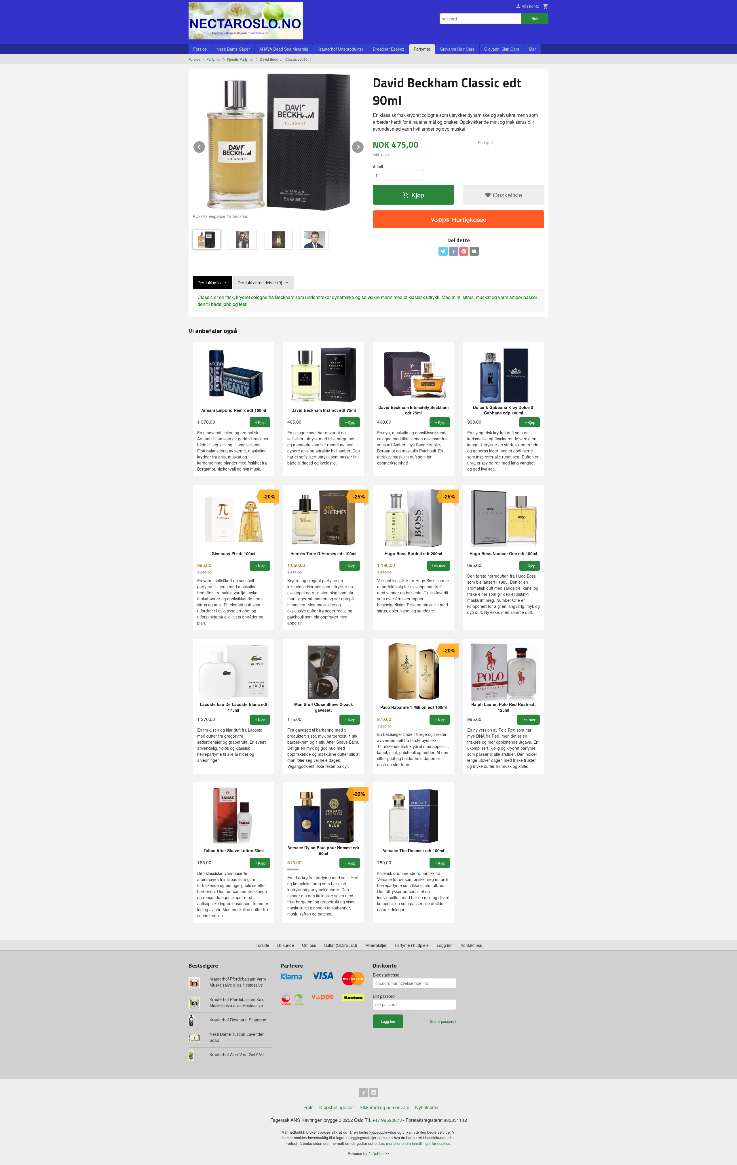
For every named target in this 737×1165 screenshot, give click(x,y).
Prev (205, 146)
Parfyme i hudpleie (412, 945)
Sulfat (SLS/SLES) (340, 945)
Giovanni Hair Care (457, 49)
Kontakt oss (471, 945)
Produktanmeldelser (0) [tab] (260, 282)
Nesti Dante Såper (233, 49)
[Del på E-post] (474, 251)
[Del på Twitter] (443, 251)
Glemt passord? (443, 1021)
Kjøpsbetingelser (336, 1107)
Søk (534, 18)
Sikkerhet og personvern (384, 1107)
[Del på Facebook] (453, 251)
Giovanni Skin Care (501, 49)
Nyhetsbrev (426, 1107)
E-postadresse (386, 975)
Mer (532, 49)
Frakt (308, 1107)
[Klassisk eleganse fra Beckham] (278, 142)
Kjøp (417, 194)
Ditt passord (384, 996)
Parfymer (422, 49)
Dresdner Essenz (388, 49)
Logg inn (445, 945)
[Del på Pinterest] (463, 251)
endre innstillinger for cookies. (426, 1143)
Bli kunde (285, 945)
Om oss (309, 945)
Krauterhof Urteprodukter (340, 49)
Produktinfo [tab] (209, 282)
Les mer (386, 1143)
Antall (378, 167)
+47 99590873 (387, 1120)
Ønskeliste (506, 194)
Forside (200, 49)
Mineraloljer (376, 945)
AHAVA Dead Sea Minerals (283, 49)
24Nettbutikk (379, 1153)
